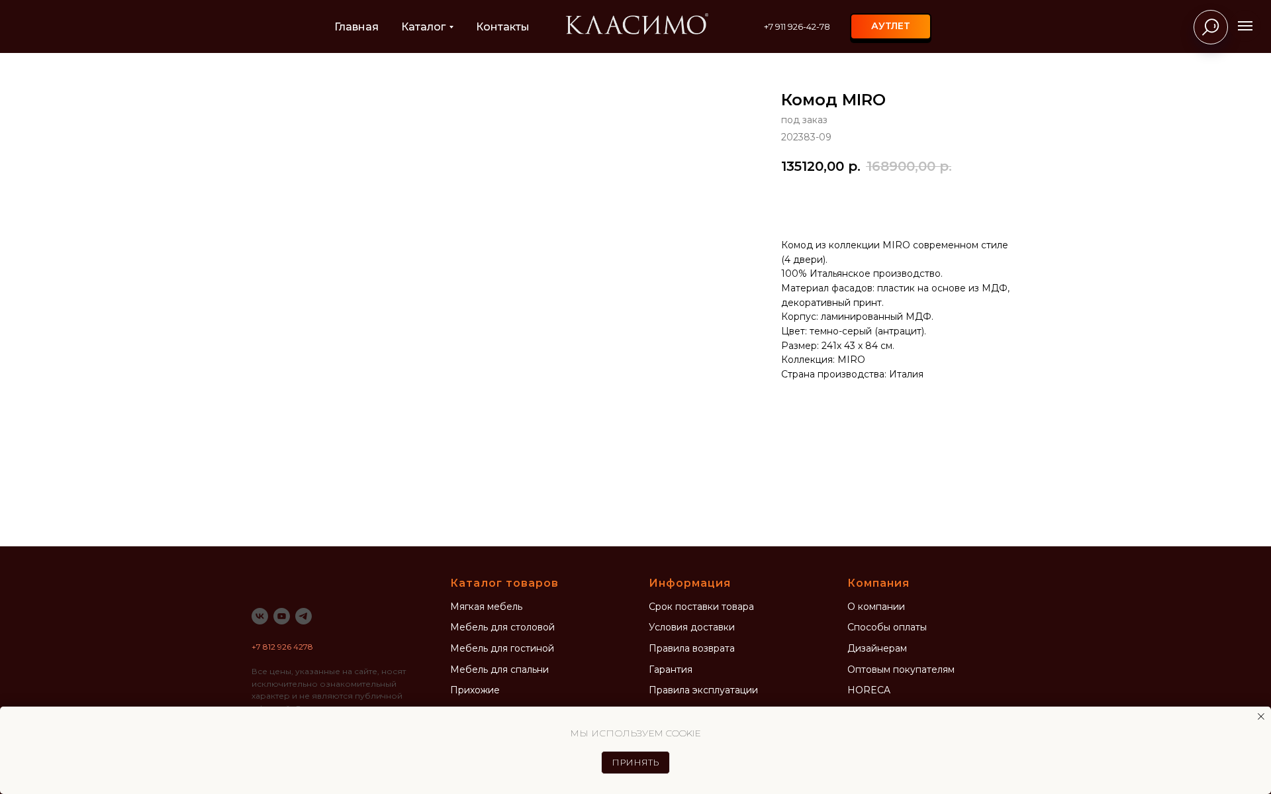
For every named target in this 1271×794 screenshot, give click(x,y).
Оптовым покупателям (901, 669)
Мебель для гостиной (502, 648)
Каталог (423, 27)
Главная (356, 27)
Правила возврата (692, 648)
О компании (876, 607)
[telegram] (303, 616)
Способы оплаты (887, 627)
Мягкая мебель (486, 607)
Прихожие (475, 690)
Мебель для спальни (499, 669)
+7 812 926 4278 (282, 647)
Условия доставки (692, 627)
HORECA (868, 690)
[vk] (260, 616)
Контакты (503, 27)
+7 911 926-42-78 (797, 26)
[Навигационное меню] (1245, 25)
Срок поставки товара (701, 607)
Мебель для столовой (502, 627)
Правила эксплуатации (703, 690)
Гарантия (670, 669)
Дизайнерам (877, 648)
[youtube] (281, 616)
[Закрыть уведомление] (1261, 716)
